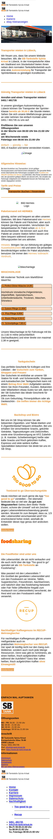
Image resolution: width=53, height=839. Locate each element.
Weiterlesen (7, 530)
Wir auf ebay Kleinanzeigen (13, 766)
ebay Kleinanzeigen (17, 21)
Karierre (11, 19)
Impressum (6, 758)
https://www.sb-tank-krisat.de (18, 749)
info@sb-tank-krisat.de (15, 747)
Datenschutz (6, 760)
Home (10, 16)
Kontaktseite (6, 762)
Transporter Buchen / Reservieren (26, 191)
